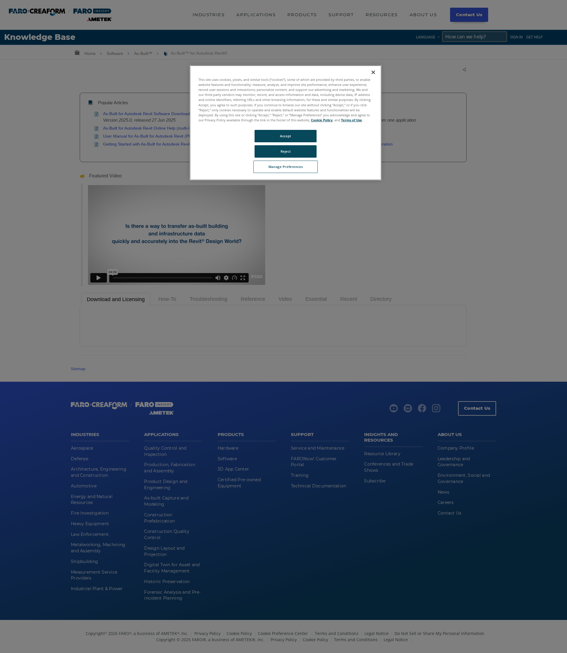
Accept (285, 136)
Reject (286, 151)
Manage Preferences (285, 166)
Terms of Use (351, 120)
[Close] (373, 72)
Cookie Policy (322, 120)
